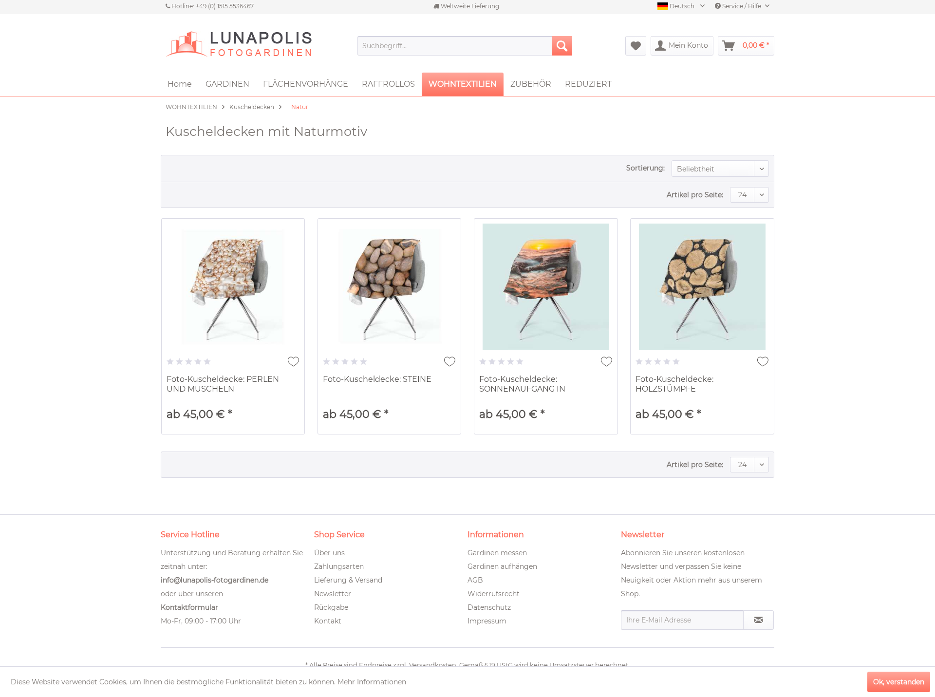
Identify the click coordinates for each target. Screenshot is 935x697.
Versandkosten (432, 665)
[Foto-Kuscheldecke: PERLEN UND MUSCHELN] (233, 287)
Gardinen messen (497, 552)
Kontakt (327, 621)
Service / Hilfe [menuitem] (742, 6)
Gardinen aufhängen (502, 566)
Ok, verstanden (898, 682)
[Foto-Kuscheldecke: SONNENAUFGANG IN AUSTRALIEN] (546, 287)
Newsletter (332, 593)
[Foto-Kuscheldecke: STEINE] (389, 287)
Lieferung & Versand (348, 580)
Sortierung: (645, 168)
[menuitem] (464, 46)
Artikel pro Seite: (695, 194)
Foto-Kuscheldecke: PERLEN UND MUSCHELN (223, 384)
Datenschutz (489, 607)
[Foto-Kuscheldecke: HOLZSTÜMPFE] (702, 287)
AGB (475, 580)
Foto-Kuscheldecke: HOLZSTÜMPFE (674, 384)
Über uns (329, 552)
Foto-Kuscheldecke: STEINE (377, 379)
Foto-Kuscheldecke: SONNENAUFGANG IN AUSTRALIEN (522, 385)
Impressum (487, 621)
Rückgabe (331, 607)
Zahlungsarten (339, 566)
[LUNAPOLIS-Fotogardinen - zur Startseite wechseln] (239, 45)
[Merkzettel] (635, 46)
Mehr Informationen (371, 682)
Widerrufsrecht (494, 593)
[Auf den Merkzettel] (293, 361)
